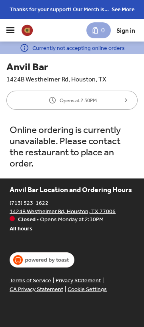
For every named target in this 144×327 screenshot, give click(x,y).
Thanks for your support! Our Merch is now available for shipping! (57, 10)
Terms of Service (30, 280)
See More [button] (123, 9)
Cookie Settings (87, 289)
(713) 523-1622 (29, 202)
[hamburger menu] (10, 30)
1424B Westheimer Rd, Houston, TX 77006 (63, 211)
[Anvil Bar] (27, 30)
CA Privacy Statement (36, 289)
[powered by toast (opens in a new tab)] (42, 260)
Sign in (125, 30)
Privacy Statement (78, 280)
